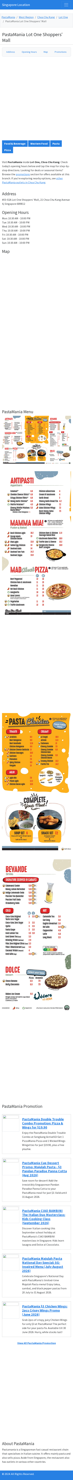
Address (10, 51)
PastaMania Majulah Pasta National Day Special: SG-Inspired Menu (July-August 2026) (42, 1264)
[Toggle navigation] (66, 4)
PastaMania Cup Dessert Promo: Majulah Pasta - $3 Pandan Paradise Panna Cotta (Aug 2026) (44, 1169)
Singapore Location (16, 5)
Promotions (61, 51)
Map (46, 51)
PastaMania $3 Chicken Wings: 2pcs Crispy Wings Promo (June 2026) (44, 1310)
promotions (23, 174)
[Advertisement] (36, 99)
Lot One (63, 17)
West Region (26, 17)
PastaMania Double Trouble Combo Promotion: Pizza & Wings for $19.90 (43, 1123)
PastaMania (8, 17)
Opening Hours (29, 51)
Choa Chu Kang (46, 17)
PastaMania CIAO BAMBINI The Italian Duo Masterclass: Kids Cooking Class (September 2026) (43, 1216)
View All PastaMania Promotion (36, 1343)
